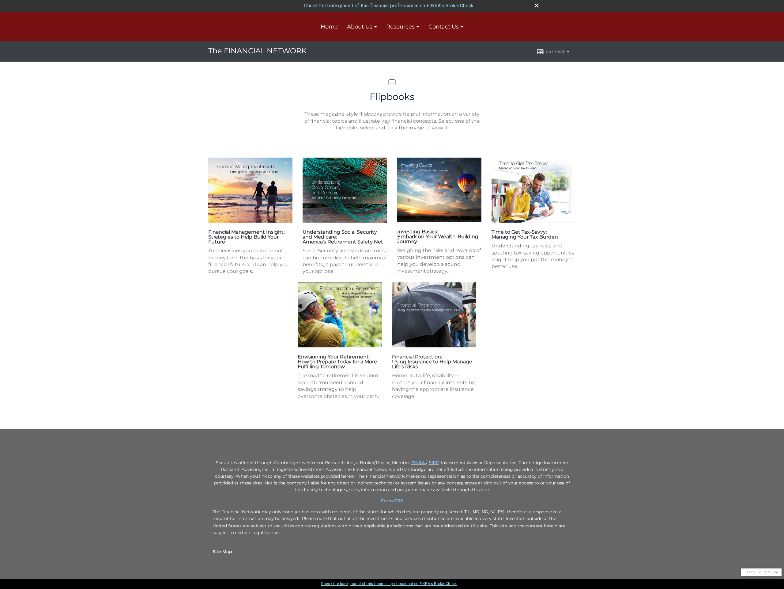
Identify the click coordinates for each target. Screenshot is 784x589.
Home (329, 26)
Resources (400, 26)
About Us (359, 26)
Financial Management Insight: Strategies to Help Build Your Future (246, 237)
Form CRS (392, 500)
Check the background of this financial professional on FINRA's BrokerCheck (388, 6)
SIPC (434, 462)
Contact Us (443, 26)
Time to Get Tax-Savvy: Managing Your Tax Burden (525, 234)
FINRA (418, 462)
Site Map (222, 551)
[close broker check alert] (536, 5)
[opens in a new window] (250, 221)
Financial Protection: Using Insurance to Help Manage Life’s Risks (432, 361)
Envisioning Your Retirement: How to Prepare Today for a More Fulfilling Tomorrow (337, 361)
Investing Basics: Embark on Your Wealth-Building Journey (437, 236)
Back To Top (758, 572)
